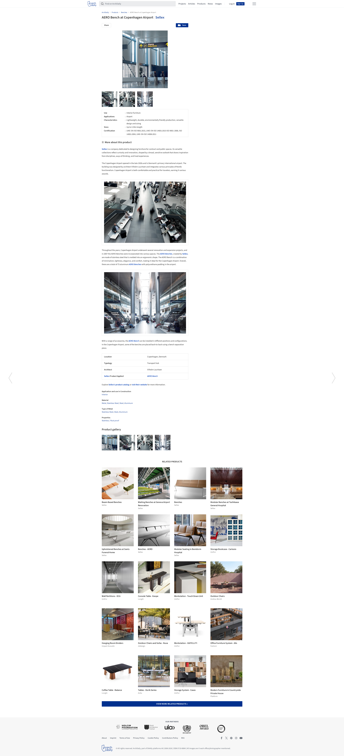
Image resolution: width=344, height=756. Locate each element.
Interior (105, 394)
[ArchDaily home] (92, 3)
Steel (121, 403)
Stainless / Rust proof (110, 420)
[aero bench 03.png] (127, 99)
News (210, 3)
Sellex (159, 17)
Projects (182, 3)
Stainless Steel (113, 403)
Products (201, 3)
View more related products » (172, 703)
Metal (104, 403)
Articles (191, 3)
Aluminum (128, 403)
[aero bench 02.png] (109, 99)
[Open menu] (254, 4)
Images (218, 3)
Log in (232, 3)
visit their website (139, 384)
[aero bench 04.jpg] (145, 99)
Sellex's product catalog (119, 384)
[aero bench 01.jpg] (109, 442)
